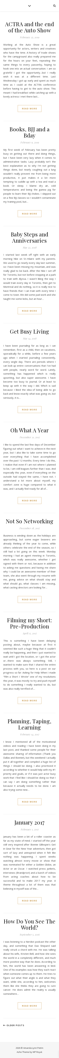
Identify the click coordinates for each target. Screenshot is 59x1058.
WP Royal (37, 1052)
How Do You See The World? (30, 924)
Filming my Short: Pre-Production (29, 623)
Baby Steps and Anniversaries (29, 237)
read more (29, 108)
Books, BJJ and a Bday (29, 132)
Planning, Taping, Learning (29, 724)
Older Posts (15, 1025)
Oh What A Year (29, 430)
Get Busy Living (29, 331)
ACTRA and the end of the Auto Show (29, 27)
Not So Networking (29, 521)
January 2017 (29, 822)
